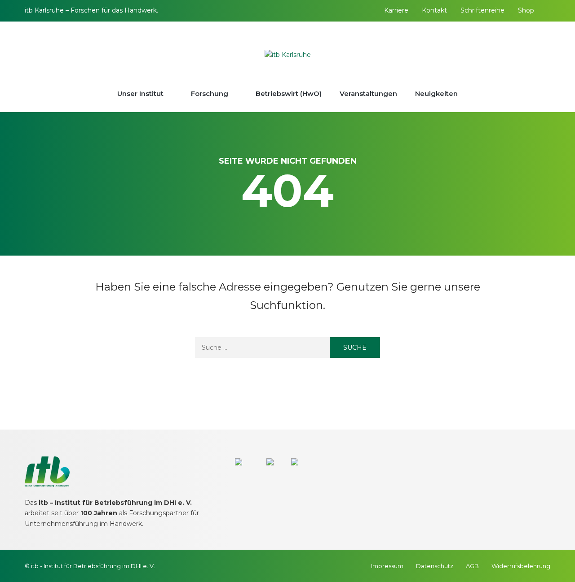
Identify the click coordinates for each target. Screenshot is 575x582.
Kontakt (434, 10)
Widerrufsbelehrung (520, 565)
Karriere (396, 10)
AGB (472, 565)
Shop (526, 10)
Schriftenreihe (482, 10)
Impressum (387, 565)
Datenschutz (434, 565)
